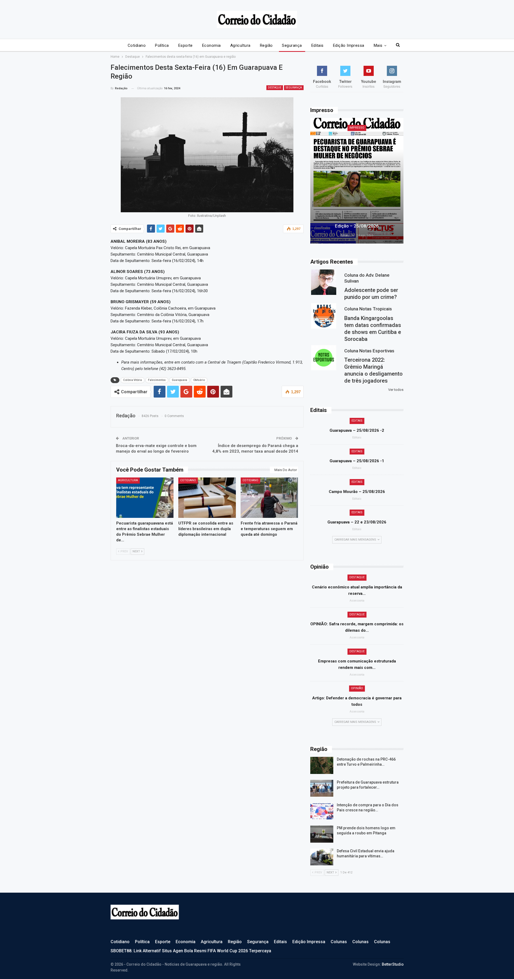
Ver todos (395, 390)
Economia (211, 45)
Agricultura (240, 45)
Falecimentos (157, 380)
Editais (317, 45)
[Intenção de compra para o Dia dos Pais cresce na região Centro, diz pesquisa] (321, 811)
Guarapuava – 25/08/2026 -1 (357, 460)
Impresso (356, 127)
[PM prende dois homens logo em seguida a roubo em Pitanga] (321, 834)
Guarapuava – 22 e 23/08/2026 (356, 522)
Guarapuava (179, 380)
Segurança (292, 45)
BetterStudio (393, 964)
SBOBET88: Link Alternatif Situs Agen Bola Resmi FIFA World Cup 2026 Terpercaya (191, 950)
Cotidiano (137, 45)
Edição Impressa (348, 45)
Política (162, 45)
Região (266, 45)
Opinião (357, 688)
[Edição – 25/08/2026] (357, 180)
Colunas (339, 941)
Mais (378, 45)
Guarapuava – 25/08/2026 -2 (357, 430)
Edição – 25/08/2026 (357, 226)
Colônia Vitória (132, 380)
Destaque (274, 87)
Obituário (199, 380)
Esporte (185, 45)
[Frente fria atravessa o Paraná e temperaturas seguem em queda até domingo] (269, 497)
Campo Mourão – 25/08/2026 (357, 491)
